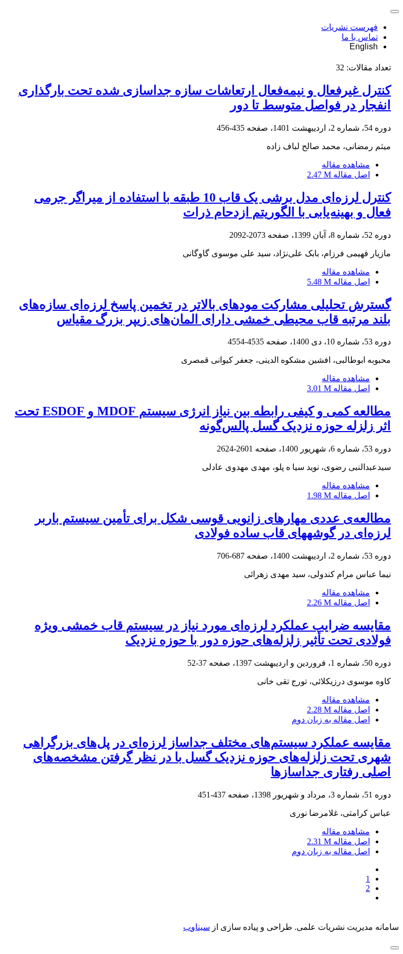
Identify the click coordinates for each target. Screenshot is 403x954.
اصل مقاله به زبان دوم (331, 719)
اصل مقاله (338, 174)
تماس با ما (360, 37)
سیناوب (196, 926)
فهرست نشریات (349, 27)
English (363, 46)
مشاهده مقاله (346, 164)
